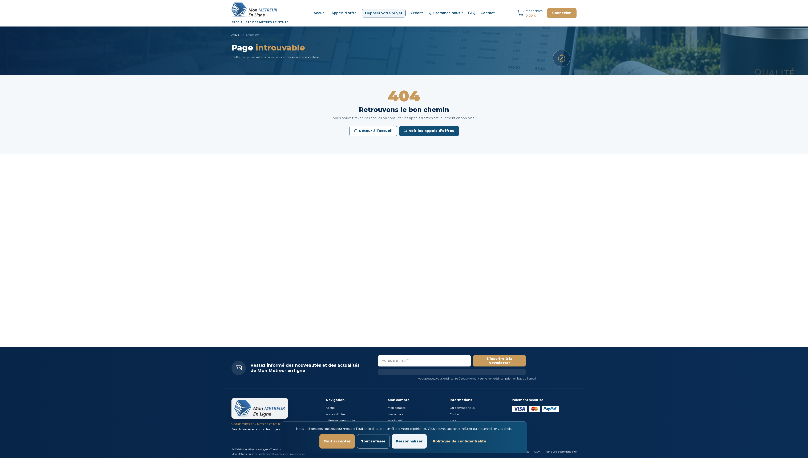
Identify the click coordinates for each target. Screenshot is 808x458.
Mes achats (395, 414)
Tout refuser (373, 441)
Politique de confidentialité (561, 451)
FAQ (472, 13)
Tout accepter (337, 441)
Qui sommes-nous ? (446, 13)
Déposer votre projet (383, 13)
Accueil (320, 13)
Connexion (561, 13)
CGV (537, 451)
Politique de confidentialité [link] (459, 441)
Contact (488, 13)
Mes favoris (395, 420)
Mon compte (397, 407)
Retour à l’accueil (375, 131)
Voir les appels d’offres (431, 131)
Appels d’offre (344, 13)
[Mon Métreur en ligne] (259, 408)
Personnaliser (409, 441)
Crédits (417, 13)
